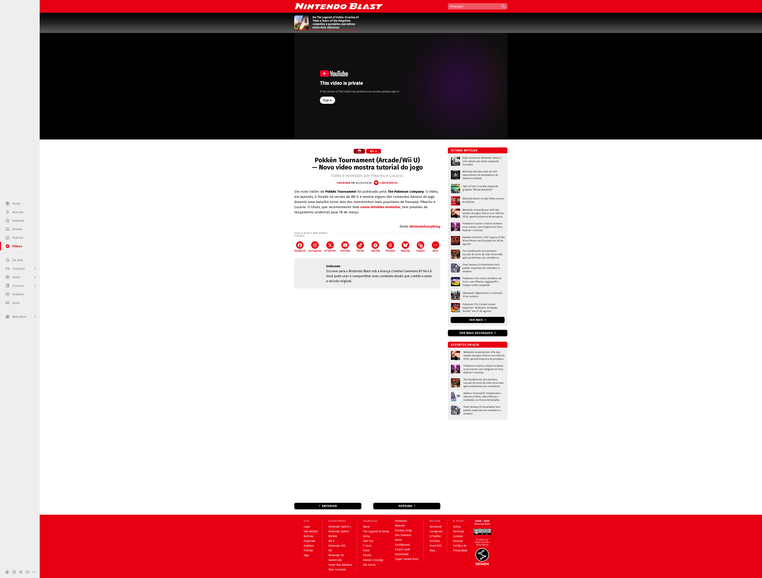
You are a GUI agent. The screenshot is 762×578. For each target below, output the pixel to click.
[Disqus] (367, 344)
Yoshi (366, 550)
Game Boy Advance (340, 564)
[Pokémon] (359, 151)
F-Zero (367, 545)
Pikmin (367, 555)
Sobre (457, 526)
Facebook (299, 250)
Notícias (309, 536)
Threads (390, 250)
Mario (366, 526)
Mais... (433, 550)
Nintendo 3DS (336, 545)
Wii (330, 550)
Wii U (373, 151)
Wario (398, 540)
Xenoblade (402, 554)
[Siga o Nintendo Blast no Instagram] (14, 572)
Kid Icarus (369, 564)
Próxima (405, 506)
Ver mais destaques (476, 333)
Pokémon (401, 521)
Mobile (332, 536)
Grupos (420, 250)
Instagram (315, 250)
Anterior (329, 506)
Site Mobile (311, 531)
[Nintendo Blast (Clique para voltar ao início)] (338, 6)
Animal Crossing (373, 560)
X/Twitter (330, 250)
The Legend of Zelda (376, 531)
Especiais (309, 541)
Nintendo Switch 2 (339, 526)
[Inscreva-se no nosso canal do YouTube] (27, 572)
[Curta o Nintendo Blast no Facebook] (7, 572)
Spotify (375, 250)
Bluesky (405, 250)
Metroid (400, 525)
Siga (306, 555)
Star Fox (368, 541)
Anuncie (458, 541)
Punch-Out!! (402, 549)
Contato (458, 536)
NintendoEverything (425, 226)
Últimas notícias (464, 150)
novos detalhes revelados (380, 207)
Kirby (366, 536)
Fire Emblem (403, 535)
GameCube (335, 560)
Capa (307, 526)
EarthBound (402, 544)
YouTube (345, 250)
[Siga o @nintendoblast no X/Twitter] (20, 572)
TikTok (360, 250)
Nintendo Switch (338, 531)
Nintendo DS (336, 555)
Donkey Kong (403, 530)
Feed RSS (436, 545)
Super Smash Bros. (407, 559)
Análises (309, 545)
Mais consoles (337, 569)
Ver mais (477, 320)
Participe (458, 531)
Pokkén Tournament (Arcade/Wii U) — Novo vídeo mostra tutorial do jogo (367, 164)
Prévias (308, 550)
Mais (435, 250)
